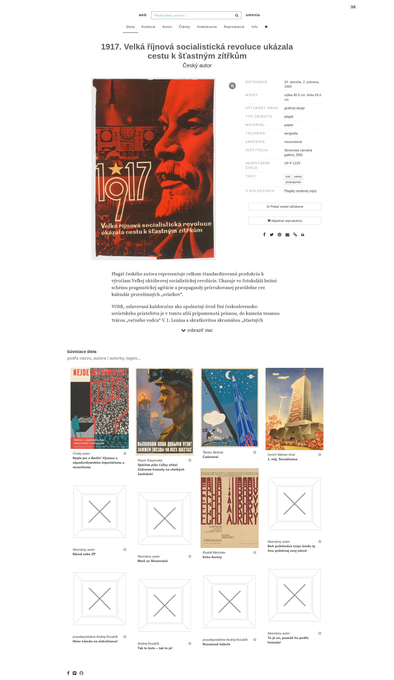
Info (254, 27)
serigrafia (291, 133)
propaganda (293, 182)
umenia (253, 15)
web (143, 15)
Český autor (197, 65)
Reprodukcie (234, 27)
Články (184, 27)
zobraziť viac (199, 330)
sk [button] (353, 7)
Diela (130, 27)
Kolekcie (149, 27)
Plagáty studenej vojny (300, 191)
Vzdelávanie (207, 27)
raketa (298, 176)
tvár (288, 176)
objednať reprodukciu (286, 220)
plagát (288, 116)
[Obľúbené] (266, 27)
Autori (167, 27)
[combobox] (196, 15)
